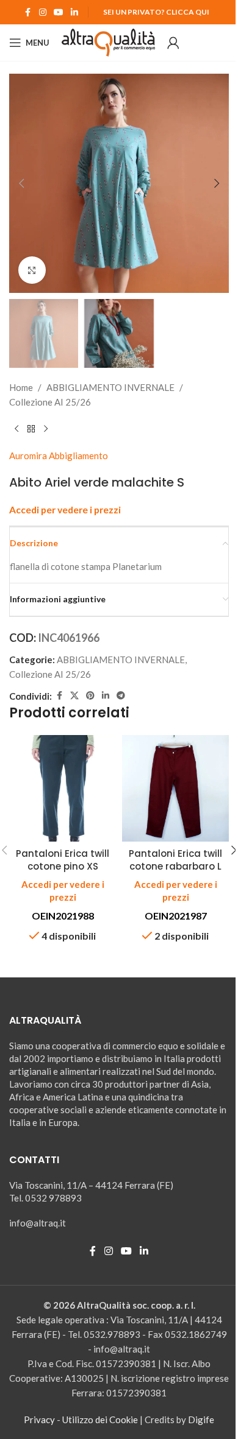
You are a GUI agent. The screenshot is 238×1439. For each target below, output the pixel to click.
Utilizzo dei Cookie (100, 1419)
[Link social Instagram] (42, 12)
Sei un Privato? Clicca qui (156, 11)
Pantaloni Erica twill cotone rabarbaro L (175, 860)
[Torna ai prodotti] (31, 428)
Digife (201, 1419)
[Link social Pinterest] (90, 696)
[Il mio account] (173, 42)
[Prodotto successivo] (45, 428)
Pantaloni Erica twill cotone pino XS (62, 860)
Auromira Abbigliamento (58, 455)
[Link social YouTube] (58, 12)
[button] (21, 183)
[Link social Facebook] (28, 12)
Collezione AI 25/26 (50, 401)
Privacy (39, 1419)
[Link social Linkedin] (74, 12)
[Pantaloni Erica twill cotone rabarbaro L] (175, 788)
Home (21, 387)
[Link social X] (74, 696)
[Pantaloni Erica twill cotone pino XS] (62, 788)
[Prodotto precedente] (16, 428)
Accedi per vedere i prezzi (65, 509)
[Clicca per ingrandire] (32, 270)
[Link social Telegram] (121, 696)
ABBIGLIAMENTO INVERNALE (110, 387)
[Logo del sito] (108, 41)
